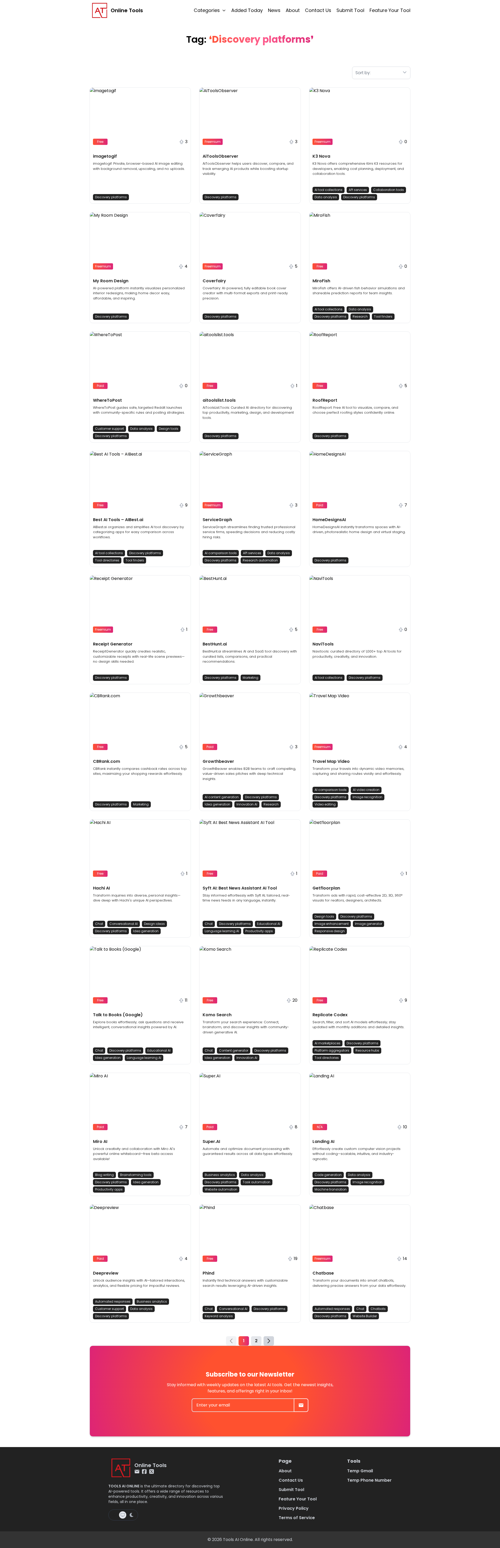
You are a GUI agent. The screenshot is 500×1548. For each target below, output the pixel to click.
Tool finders (383, 316)
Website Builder (365, 1316)
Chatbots (378, 1309)
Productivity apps (259, 931)
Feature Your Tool (390, 10)
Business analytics (220, 1175)
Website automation (221, 1189)
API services (358, 190)
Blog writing (104, 1175)
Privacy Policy (294, 1508)
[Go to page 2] (269, 1341)
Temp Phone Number (369, 1480)
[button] (140, 145)
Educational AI (268, 924)
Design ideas (154, 924)
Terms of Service (297, 1518)
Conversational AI (123, 924)
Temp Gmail (360, 1471)
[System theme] (122, 1515)
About (293, 10)
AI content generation (222, 797)
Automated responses (112, 1301)
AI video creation (366, 790)
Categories (207, 10)
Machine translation (331, 1189)
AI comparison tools (221, 553)
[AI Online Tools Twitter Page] (151, 1471)
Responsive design (330, 931)
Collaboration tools (388, 190)
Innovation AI (246, 804)
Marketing (250, 677)
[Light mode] (114, 1515)
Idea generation (217, 804)
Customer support (109, 428)
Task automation (256, 1182)
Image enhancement (332, 924)
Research (360, 316)
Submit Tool (350, 10)
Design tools (168, 428)
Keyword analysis (219, 1316)
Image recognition (367, 797)
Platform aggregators (332, 1050)
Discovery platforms (111, 197)
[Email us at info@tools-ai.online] (137, 1471)
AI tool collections (328, 190)
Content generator (233, 1050)
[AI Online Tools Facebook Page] (144, 1471)
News (274, 10)
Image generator (368, 924)
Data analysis (326, 197)
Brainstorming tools (136, 1175)
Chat (99, 924)
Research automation (260, 560)
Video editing (325, 804)
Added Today (247, 10)
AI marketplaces (327, 1043)
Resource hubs (367, 1050)
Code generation (328, 1175)
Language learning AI (222, 931)
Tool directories (107, 560)
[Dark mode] (131, 1515)
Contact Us (318, 10)
